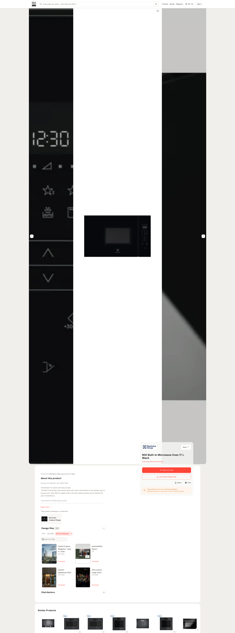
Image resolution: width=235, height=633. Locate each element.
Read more (45, 507)
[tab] (43, 534)
